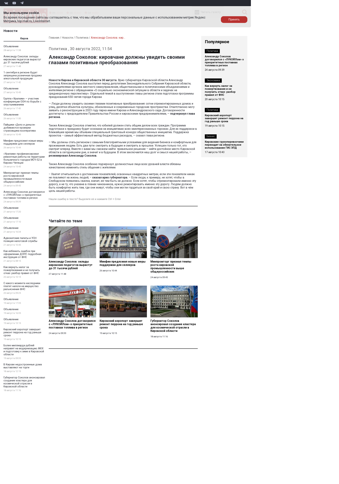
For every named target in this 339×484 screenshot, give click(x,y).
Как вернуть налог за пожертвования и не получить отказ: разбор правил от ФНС (22, 270)
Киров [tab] (24, 38)
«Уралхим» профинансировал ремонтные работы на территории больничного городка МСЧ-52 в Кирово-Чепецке (24, 158)
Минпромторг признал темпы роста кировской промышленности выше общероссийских (21, 177)
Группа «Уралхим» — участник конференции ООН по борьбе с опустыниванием (22, 101)
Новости (10, 31)
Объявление (11, 46)
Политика (82, 37)
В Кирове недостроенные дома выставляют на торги (23, 366)
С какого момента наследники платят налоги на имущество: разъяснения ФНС (22, 286)
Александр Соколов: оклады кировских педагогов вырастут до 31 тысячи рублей (22, 59)
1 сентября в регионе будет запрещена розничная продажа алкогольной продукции (23, 75)
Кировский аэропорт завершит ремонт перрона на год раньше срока (22, 332)
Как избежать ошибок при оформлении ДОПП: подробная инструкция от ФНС (22, 254)
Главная (54, 37)
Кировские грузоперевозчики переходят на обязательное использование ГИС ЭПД (224, 144)
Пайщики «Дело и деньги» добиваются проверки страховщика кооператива (20, 127)
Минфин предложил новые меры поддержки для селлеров (23, 142)
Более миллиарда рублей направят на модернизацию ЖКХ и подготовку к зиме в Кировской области (24, 350)
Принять (234, 19)
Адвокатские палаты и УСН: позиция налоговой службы (20, 240)
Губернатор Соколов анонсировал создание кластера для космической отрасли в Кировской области (24, 382)
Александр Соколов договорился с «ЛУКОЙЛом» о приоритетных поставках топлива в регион (24, 194)
